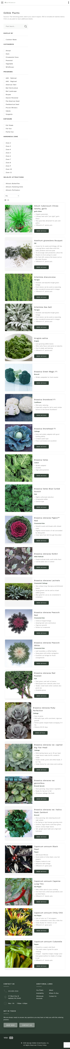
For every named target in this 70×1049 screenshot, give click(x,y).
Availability (40, 993)
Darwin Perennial (12, 98)
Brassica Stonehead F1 (45, 429)
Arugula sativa (41, 338)
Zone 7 (8, 159)
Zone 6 (8, 156)
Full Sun (9, 128)
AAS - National (11, 78)
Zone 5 (8, 153)
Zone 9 (8, 166)
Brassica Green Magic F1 (45, 372)
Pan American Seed (13, 101)
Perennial (9, 60)
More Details (41, 231)
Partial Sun (10, 132)
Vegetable (9, 64)
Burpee (8, 94)
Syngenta (9, 114)
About (51, 990)
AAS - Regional (11, 81)
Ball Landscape (11, 91)
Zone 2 (8, 143)
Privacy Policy (41, 1045)
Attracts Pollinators (13, 190)
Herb (7, 54)
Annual (8, 50)
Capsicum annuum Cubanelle (48, 941)
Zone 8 (8, 162)
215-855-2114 (13, 991)
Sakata (8, 111)
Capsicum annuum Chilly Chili (48, 913)
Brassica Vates (41, 460)
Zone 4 (8, 149)
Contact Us (53, 996)
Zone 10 (9, 169)
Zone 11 (9, 172)
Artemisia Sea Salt (43, 307)
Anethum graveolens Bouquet (48, 240)
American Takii (11, 84)
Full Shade (9, 125)
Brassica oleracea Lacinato (47, 580)
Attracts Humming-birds (14, 187)
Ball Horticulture (12, 88)
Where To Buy (54, 993)
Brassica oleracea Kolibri (46, 554)
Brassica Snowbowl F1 (44, 399)
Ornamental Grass (12, 57)
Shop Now (10, 1025)
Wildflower (10, 67)
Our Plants (39, 990)
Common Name (11, 39)
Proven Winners (12, 107)
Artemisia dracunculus (45, 277)
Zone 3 (8, 146)
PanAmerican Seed (12, 104)
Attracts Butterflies (13, 183)
